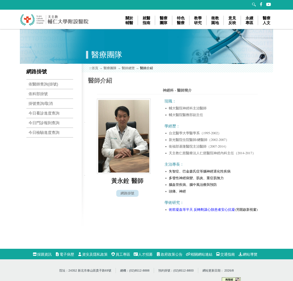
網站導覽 (250, 254)
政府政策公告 (172, 254)
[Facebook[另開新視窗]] (261, 4)
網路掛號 (127, 193)
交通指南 (227, 254)
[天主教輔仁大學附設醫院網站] (54, 24)
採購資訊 (44, 254)
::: (90, 68)
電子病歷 (67, 254)
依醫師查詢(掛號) (43, 84)
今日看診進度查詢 (44, 113)
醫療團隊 (110, 68)
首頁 (95, 68)
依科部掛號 (38, 94)
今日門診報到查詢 (44, 123)
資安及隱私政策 (95, 254)
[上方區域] (24, 4)
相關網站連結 (201, 254)
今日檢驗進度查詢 (44, 132)
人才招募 (145, 254)
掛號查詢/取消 (41, 103)
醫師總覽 (128, 68)
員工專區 (123, 254)
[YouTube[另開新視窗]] (269, 4)
